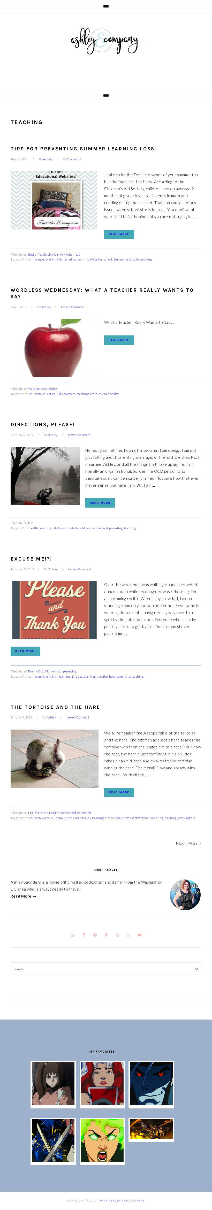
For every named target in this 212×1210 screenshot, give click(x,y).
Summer (119, 259)
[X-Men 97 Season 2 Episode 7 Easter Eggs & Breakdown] (53, 1160)
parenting (116, 528)
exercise (47, 818)
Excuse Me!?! (31, 559)
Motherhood (72, 254)
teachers (69, 393)
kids (60, 259)
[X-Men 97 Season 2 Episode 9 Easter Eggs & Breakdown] (102, 1103)
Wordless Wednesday (42, 388)
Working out (186, 818)
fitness (69, 818)
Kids (41, 671)
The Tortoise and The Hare (55, 707)
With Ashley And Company (106, 49)
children (35, 259)
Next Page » (188, 843)
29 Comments (72, 159)
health (33, 528)
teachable (132, 259)
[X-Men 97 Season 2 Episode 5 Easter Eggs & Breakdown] (151, 1137)
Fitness (43, 812)
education (49, 259)
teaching (146, 259)
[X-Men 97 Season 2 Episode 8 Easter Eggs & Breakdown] (151, 1103)
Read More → (23, 896)
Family (32, 671)
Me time (75, 528)
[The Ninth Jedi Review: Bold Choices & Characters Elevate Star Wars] (53, 1103)
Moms (86, 528)
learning (69, 259)
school (108, 259)
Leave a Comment (72, 307)
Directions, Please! (43, 424)
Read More (119, 234)
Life (30, 523)
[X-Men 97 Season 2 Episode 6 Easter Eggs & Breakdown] (102, 1160)
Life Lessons (60, 528)
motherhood (100, 528)
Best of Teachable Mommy (45, 254)
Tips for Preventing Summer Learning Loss (83, 149)
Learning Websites (89, 259)
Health (53, 812)
